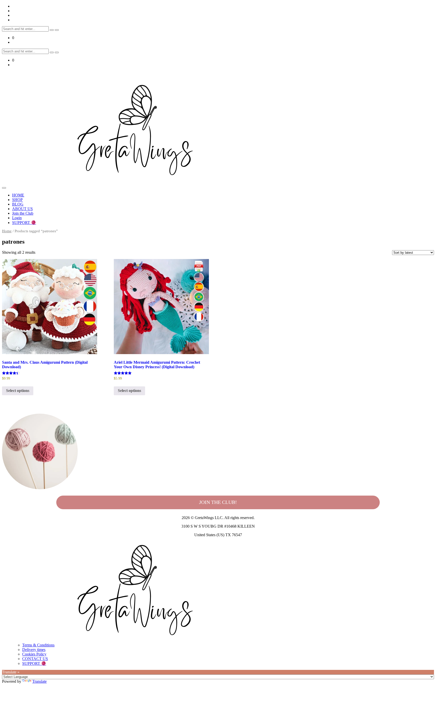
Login (17, 218)
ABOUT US (22, 209)
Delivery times (33, 649)
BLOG (17, 204)
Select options (17, 390)
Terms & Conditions (38, 645)
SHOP (17, 199)
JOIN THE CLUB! (218, 502)
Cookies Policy (34, 654)
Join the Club (22, 213)
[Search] (52, 30)
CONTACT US (35, 659)
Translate (39, 681)
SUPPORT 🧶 (24, 222)
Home (7, 231)
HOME (18, 195)
